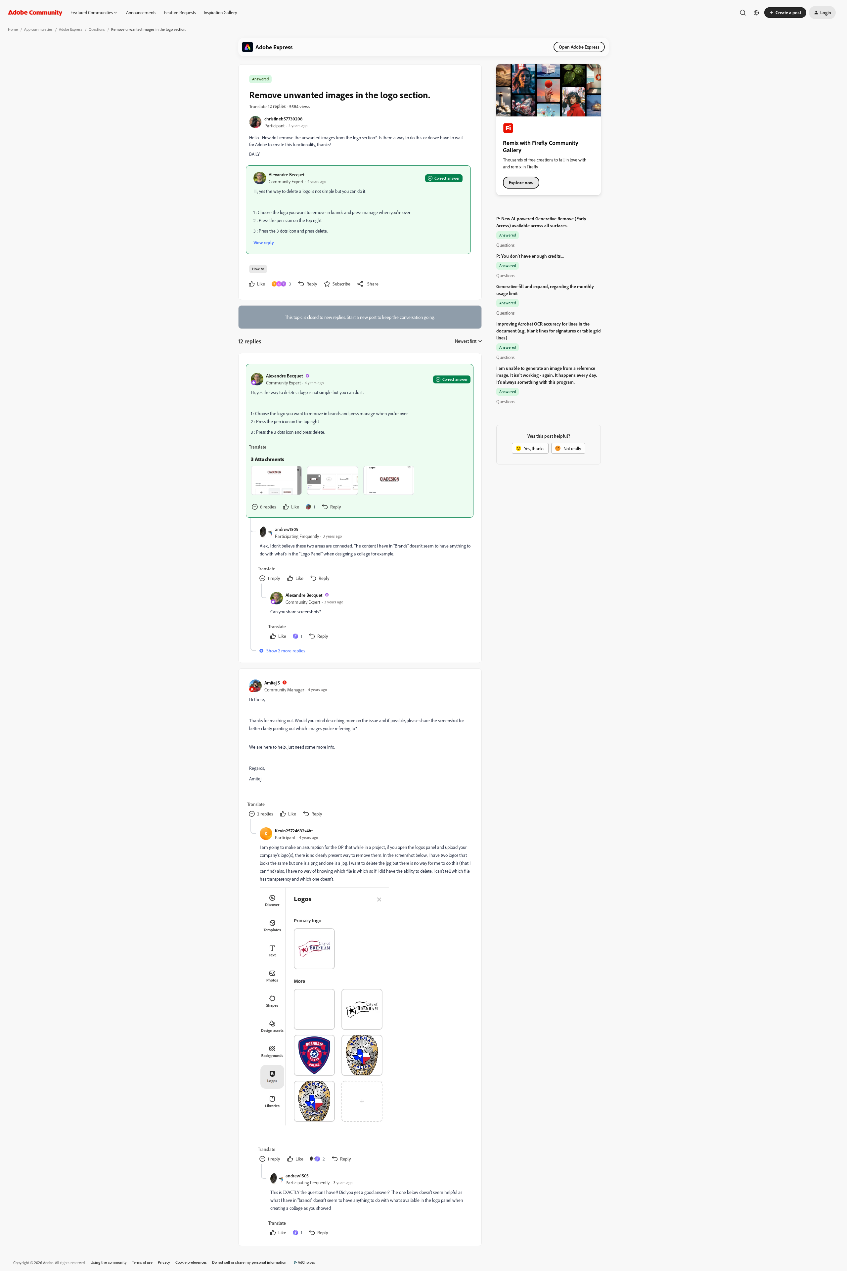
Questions (97, 29)
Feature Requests (180, 12)
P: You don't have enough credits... (530, 256)
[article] (359, 441)
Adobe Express (70, 29)
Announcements (141, 12)
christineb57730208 (283, 118)
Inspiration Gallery (220, 12)
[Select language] (756, 12)
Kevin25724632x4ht (294, 830)
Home (13, 29)
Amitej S (272, 682)
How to (258, 268)
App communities (38, 29)
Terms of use (142, 1262)
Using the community (109, 1262)
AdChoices (306, 1262)
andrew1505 (286, 529)
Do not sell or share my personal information (249, 1262)
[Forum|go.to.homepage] (35, 12)
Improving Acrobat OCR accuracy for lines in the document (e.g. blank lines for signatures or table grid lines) (548, 330)
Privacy (164, 1262)
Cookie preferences (191, 1262)
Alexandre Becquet (286, 174)
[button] (785, 12)
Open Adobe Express (579, 47)
